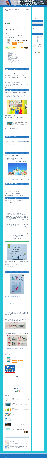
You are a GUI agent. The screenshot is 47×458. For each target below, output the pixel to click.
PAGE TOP (23, 453)
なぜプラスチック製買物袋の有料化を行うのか (14, 60)
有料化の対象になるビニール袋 (12, 54)
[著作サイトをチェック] (15, 391)
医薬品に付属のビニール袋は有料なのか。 (13, 57)
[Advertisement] (17, 17)
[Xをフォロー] (16, 391)
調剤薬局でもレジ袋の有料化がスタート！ (13, 52)
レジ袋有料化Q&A (10, 59)
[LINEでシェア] (8, 23)
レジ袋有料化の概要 (10, 53)
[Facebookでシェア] (7, 23)
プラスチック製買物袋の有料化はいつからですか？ (15, 61)
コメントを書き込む (17, 436)
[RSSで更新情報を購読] (19, 391)
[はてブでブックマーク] (17, 388)
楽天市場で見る (20, 42)
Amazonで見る (14, 42)
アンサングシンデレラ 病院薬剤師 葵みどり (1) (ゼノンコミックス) (19, 40)
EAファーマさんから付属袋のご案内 (13, 58)
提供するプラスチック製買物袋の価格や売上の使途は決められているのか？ (17, 62)
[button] (9, 23)
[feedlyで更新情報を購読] (17, 391)
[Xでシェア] (5, 23)
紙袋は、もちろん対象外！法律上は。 (12, 56)
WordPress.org (34, 31)
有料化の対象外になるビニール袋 (12, 55)
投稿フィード (34, 28)
